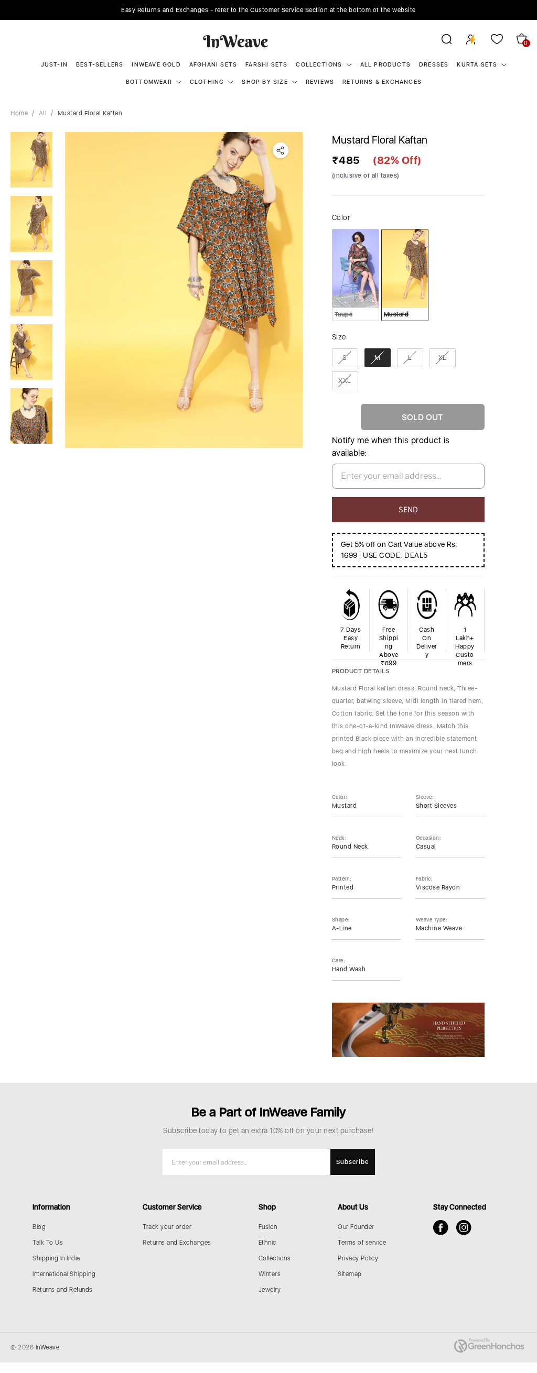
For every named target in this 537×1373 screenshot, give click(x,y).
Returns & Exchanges (382, 82)
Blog (39, 1227)
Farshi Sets (266, 64)
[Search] (440, 41)
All (43, 113)
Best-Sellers (99, 64)
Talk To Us (48, 1242)
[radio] (355, 275)
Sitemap (350, 1274)
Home (19, 113)
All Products (385, 64)
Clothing (207, 82)
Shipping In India (56, 1258)
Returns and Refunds (63, 1289)
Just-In (54, 64)
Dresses (433, 64)
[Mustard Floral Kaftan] (183, 290)
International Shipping (64, 1274)
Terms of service (362, 1242)
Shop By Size (264, 82)
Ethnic (267, 1242)
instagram (463, 1227)
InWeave (48, 1347)
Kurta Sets (477, 64)
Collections (319, 64)
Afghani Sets (213, 64)
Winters (270, 1274)
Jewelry (270, 1289)
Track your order (167, 1227)
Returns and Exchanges (177, 1242)
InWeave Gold (156, 64)
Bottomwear (149, 82)
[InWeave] (235, 41)
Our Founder (356, 1227)
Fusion (268, 1227)
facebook (440, 1227)
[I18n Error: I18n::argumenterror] (31, 160)
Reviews (320, 82)
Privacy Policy (358, 1258)
